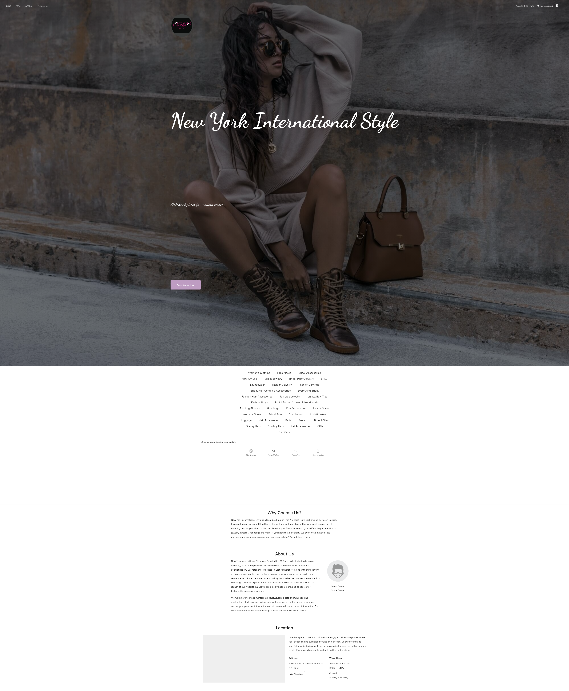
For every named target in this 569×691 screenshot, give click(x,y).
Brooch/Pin (321, 420)
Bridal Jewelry (273, 378)
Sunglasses (296, 414)
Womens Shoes (252, 414)
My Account (251, 455)
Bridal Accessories (309, 372)
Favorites (295, 455)
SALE (324, 378)
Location (29, 5)
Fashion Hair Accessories (257, 396)
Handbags (273, 408)
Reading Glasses (250, 408)
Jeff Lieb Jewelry (289, 396)
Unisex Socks (321, 408)
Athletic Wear (318, 414)
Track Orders (273, 455)
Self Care (284, 432)
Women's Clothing (259, 372)
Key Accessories (296, 408)
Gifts (320, 426)
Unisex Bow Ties (317, 396)
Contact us (43, 5)
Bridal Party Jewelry (301, 378)
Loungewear (257, 384)
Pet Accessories (300, 426)
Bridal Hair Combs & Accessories (271, 390)
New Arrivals (250, 378)
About (18, 5)
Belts (288, 420)
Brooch (303, 420)
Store (8, 5)
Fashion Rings (259, 402)
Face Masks (284, 372)
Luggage (246, 420)
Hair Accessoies (268, 420)
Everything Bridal (308, 390)
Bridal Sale (275, 414)
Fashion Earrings (309, 384)
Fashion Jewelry (282, 384)
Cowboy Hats (276, 426)
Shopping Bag (318, 455)
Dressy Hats (253, 426)
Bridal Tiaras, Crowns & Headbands (296, 402)
